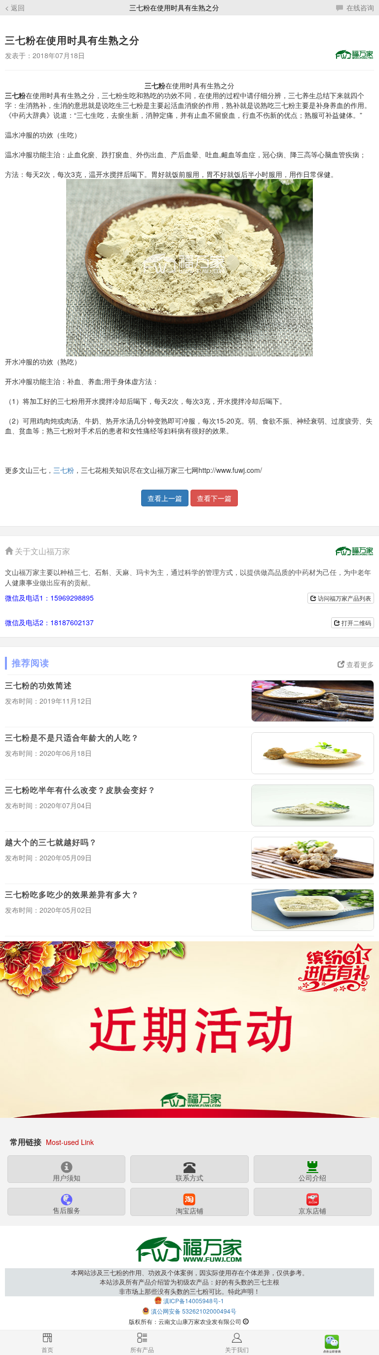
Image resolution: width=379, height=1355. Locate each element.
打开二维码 (355, 622)
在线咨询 (359, 7)
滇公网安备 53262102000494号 (193, 1311)
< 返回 (15, 7)
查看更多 (359, 664)
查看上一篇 (165, 498)
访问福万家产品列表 (343, 598)
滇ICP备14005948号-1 (193, 1300)
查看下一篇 (214, 498)
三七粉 (63, 470)
